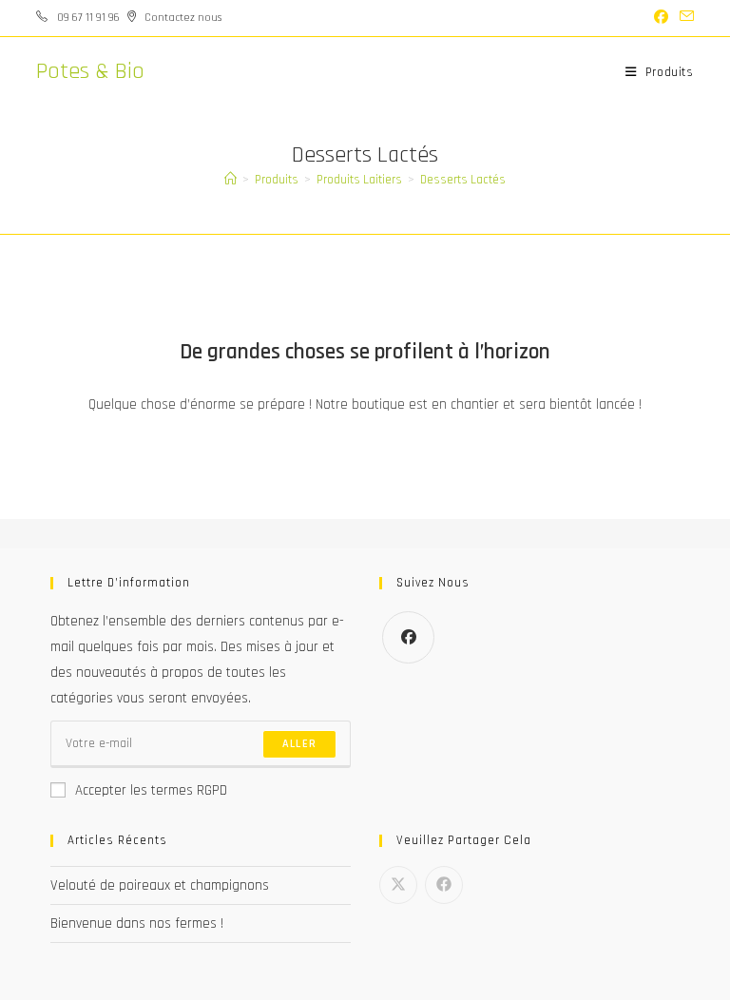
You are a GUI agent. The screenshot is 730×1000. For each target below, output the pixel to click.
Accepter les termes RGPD (151, 790)
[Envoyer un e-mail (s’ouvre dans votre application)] (684, 18)
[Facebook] (408, 637)
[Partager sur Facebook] (444, 885)
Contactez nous (182, 17)
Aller (299, 744)
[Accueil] (230, 179)
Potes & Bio (90, 71)
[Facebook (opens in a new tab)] (661, 18)
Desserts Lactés (463, 179)
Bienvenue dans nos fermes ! (136, 923)
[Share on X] (398, 885)
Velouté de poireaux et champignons (159, 885)
